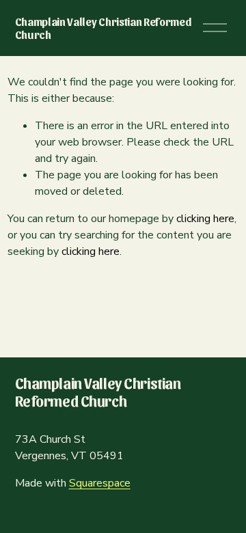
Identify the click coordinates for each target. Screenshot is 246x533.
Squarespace (100, 483)
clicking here (205, 218)
